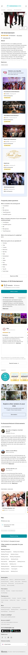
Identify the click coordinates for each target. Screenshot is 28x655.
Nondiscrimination (5, 581)
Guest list (19, 598)
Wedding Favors (14, 571)
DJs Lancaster (4, 530)
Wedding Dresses (21, 561)
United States (7, 644)
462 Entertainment (9, 187)
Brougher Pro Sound (14, 541)
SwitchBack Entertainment (11, 115)
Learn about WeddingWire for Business (9, 622)
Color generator (23, 609)
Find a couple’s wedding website (8, 616)
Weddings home (4, 579)
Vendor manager (4, 600)
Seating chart (12, 600)
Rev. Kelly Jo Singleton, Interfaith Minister (14, 430)
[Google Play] (16, 632)
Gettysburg (9, 9)
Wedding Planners (5, 554)
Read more (4, 62)
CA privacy (3, 585)
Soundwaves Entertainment (11, 91)
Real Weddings (4, 611)
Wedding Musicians (5, 566)
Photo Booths (4, 561)
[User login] (26, 6)
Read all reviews (13, 363)
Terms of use (4, 583)
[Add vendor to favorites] (26, 14)
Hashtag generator (16, 607)
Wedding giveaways (5, 609)
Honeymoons (12, 611)
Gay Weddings (4, 592)
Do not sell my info (19, 583)
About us (11, 579)
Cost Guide (23, 600)
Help (2, 602)
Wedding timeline (14, 609)
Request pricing (14, 536)
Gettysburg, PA (6, 38)
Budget (24, 598)
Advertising (24, 581)
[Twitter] (5, 637)
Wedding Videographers (15, 556)
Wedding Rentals (14, 559)
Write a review (14, 291)
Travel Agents (14, 568)
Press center (17, 581)
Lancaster (3, 9)
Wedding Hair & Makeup (18, 551)
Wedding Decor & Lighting (16, 566)
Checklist (14, 598)
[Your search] (2, 14)
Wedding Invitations (5, 568)
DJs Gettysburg (11, 530)
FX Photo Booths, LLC (11, 468)
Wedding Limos (13, 564)
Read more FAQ (14, 276)
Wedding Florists (4, 556)
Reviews (8, 590)
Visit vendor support (5, 624)
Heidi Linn (6, 163)
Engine (18, 600)
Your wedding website (6, 598)
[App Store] (6, 632)
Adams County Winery (11, 450)
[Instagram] (11, 637)
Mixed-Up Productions (10, 139)
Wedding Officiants (5, 559)
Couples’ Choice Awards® (16, 590)
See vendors (14, 414)
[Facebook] (2, 637)
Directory (3, 590)
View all (23, 27)
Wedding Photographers (6, 551)
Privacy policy (11, 583)
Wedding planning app (6, 607)
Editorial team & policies (20, 579)
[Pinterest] (8, 637)
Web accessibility (10, 585)
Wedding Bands (12, 561)
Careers (12, 581)
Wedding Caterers (14, 554)
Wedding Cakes (4, 564)
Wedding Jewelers (5, 571)
